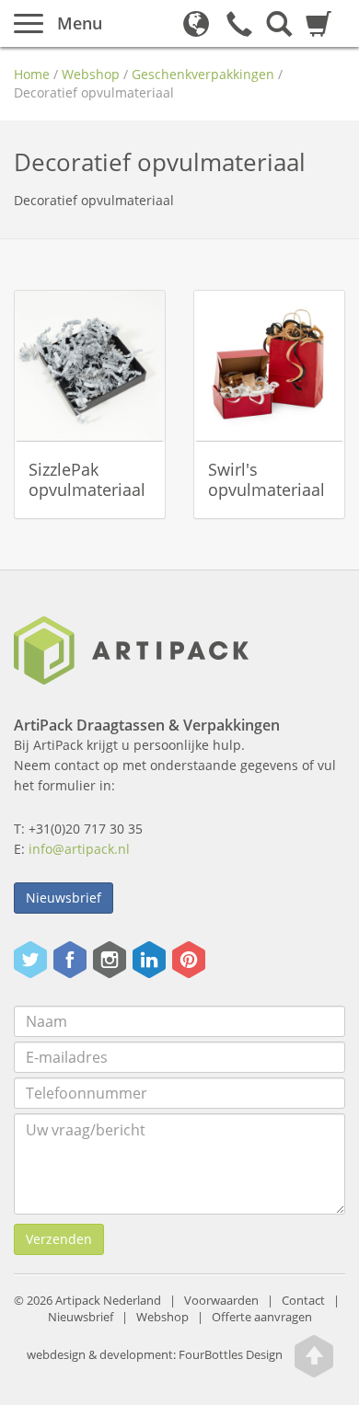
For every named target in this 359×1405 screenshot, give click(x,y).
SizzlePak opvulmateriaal (87, 479)
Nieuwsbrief (63, 897)
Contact (303, 1300)
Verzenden (59, 1239)
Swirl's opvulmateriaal (266, 479)
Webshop (91, 74)
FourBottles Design (155, 1355)
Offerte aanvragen (262, 1317)
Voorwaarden (221, 1300)
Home (32, 74)
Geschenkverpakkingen (203, 74)
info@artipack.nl (79, 849)
